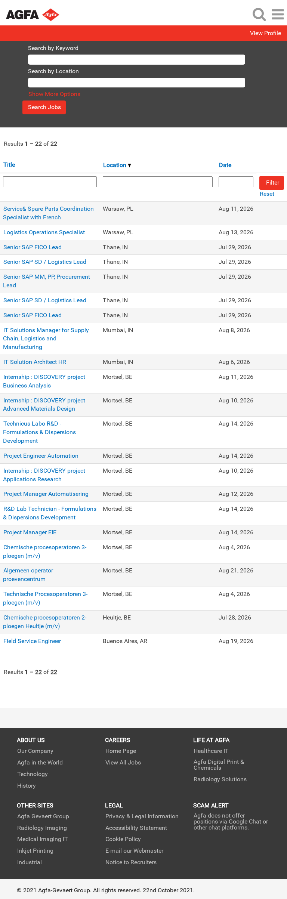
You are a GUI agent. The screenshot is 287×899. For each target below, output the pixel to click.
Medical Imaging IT (42, 839)
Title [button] (9, 164)
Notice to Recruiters (131, 862)
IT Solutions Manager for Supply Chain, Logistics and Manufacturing (46, 339)
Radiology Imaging (42, 828)
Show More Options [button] (54, 94)
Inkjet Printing (35, 850)
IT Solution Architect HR (34, 361)
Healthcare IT (211, 751)
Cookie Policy (123, 839)
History (26, 785)
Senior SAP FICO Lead (32, 247)
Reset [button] (267, 193)
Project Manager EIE (29, 532)
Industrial (29, 862)
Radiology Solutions (220, 779)
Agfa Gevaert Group (43, 816)
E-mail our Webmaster (134, 850)
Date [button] (225, 165)
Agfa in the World (40, 762)
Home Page (120, 751)
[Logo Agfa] (37, 14)
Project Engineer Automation (40, 455)
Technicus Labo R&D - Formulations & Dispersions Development (39, 432)
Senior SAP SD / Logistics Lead (44, 261)
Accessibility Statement (136, 828)
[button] (277, 14)
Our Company (35, 751)
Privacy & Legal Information (142, 816)
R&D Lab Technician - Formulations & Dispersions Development (49, 513)
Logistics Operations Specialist (44, 232)
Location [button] (115, 165)
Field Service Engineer (32, 641)
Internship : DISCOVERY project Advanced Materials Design (44, 405)
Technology (32, 774)
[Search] (259, 14)
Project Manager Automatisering (46, 493)
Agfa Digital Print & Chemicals (219, 765)
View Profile (265, 33)
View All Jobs (123, 762)
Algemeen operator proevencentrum (28, 575)
